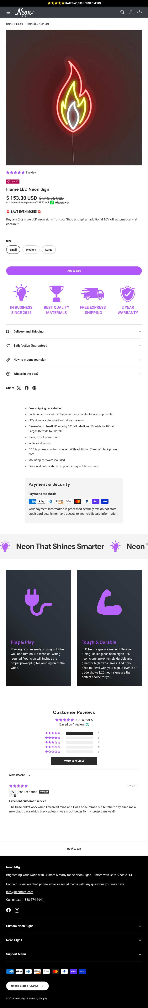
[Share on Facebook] (26, 388)
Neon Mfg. (19, 998)
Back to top (74, 848)
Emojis (19, 24)
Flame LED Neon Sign (38, 24)
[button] (15, 172)
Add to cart (74, 270)
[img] (18, 786)
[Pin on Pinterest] (34, 388)
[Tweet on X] (19, 388)
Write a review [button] (74, 761)
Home (9, 24)
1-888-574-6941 (33, 900)
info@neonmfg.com (19, 892)
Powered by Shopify (36, 998)
